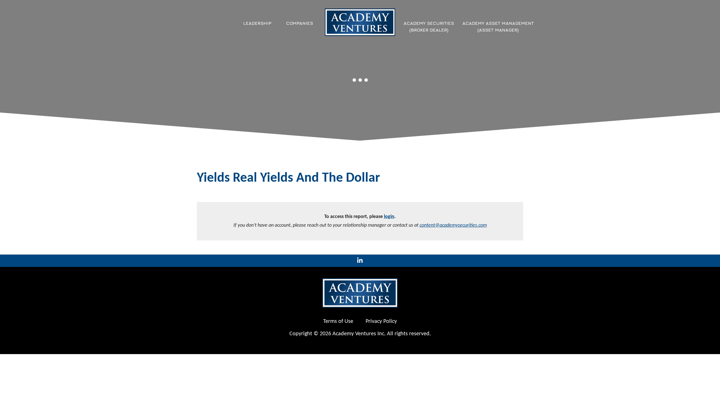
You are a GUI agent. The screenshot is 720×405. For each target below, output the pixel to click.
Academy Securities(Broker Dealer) (429, 26)
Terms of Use (338, 321)
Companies (299, 23)
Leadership (257, 23)
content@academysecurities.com (453, 225)
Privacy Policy (381, 321)
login (389, 216)
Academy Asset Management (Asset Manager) (498, 26)
